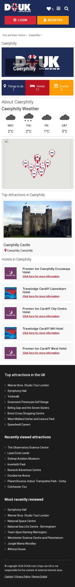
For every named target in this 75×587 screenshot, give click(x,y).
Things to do (15, 88)
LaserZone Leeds (18, 453)
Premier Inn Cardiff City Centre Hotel (45, 310)
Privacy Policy (22, 576)
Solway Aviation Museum (24, 458)
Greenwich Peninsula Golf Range (28, 402)
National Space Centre (22, 521)
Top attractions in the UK (25, 375)
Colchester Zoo (17, 486)
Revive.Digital (39, 576)
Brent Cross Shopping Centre (26, 413)
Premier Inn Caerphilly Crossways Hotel (46, 270)
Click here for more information (41, 276)
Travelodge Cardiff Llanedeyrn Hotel (44, 290)
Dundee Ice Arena (19, 475)
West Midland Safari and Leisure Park (31, 419)
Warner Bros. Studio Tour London (28, 385)
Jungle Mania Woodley (22, 543)
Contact (9, 576)
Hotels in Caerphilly (16, 259)
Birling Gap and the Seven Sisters (28, 407)
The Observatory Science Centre (28, 447)
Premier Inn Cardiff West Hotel (45, 348)
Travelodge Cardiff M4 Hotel (43, 328)
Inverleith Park (17, 464)
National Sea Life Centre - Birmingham (32, 526)
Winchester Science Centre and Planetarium (35, 537)
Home (21, 35)
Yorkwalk (13, 396)
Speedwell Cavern (19, 424)
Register (55, 20)
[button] (55, 157)
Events (64, 88)
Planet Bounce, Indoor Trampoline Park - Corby (37, 481)
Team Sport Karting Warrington (27, 532)
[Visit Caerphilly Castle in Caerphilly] (38, 221)
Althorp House (17, 549)
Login (22, 20)
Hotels (40, 88)
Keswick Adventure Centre (24, 470)
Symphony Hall (17, 390)
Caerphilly (34, 35)
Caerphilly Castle (17, 245)
